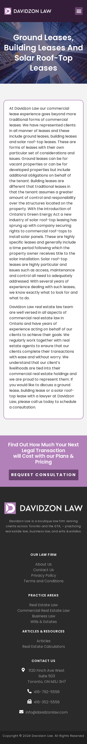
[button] (79, 11)
